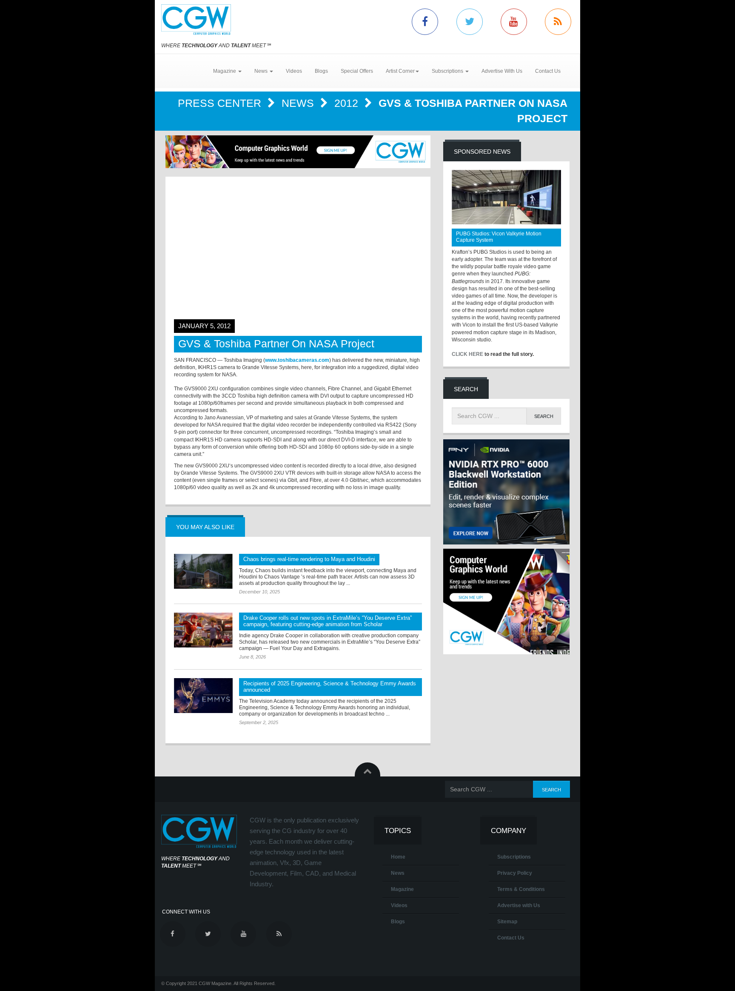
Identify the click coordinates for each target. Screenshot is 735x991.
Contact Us (548, 71)
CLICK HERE (467, 354)
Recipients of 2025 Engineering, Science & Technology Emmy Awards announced (329, 686)
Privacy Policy (514, 873)
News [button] (261, 71)
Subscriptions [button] (448, 71)
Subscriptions (514, 857)
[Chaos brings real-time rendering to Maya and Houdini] (203, 571)
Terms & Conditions (521, 889)
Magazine (402, 889)
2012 (347, 103)
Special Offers (357, 71)
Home (398, 857)
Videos (294, 71)
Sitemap (507, 922)
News (299, 103)
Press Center (221, 103)
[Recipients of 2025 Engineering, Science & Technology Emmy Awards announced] (203, 695)
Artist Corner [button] (400, 71)
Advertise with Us (518, 905)
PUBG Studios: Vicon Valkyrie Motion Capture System (498, 237)
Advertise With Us (501, 71)
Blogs (321, 71)
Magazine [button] (225, 71)
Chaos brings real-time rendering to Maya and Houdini (309, 559)
